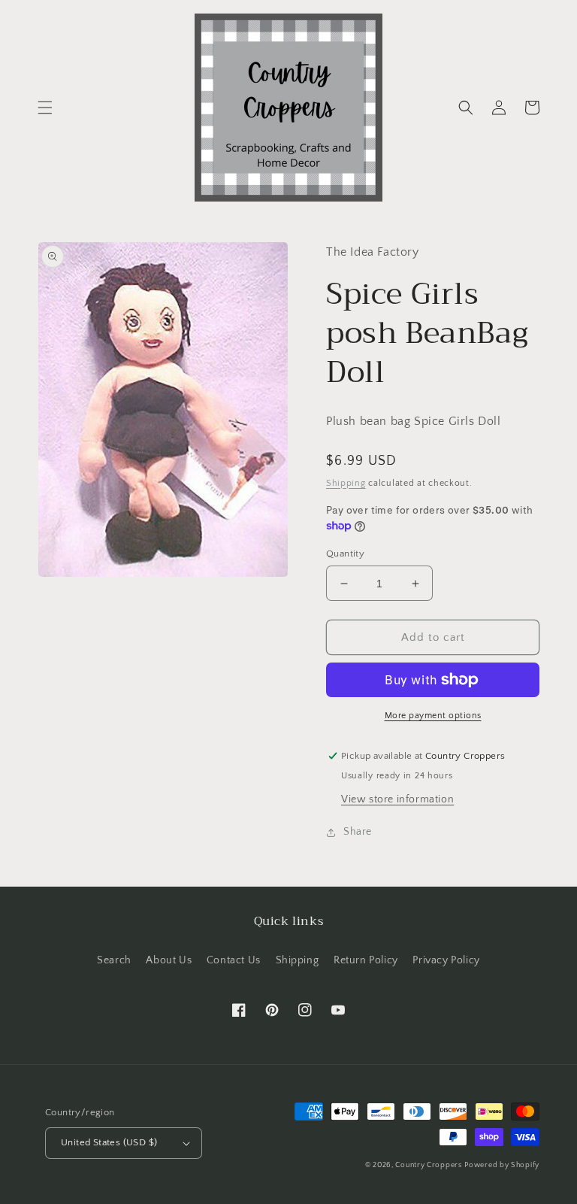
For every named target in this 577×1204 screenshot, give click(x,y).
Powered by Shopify (501, 1165)
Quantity (345, 553)
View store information (397, 799)
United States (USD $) (109, 1142)
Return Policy (366, 960)
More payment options (433, 715)
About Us (169, 960)
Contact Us (234, 960)
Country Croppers (428, 1165)
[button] (45, 107)
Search (114, 960)
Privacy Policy (445, 960)
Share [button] (357, 832)
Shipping (346, 483)
